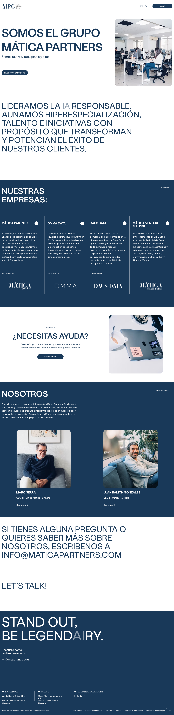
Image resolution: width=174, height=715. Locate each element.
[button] (162, 6)
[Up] (167, 708)
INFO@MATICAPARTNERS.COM (62, 554)
